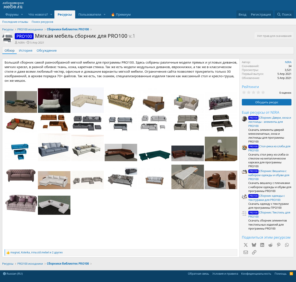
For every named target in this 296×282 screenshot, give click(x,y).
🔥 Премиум (121, 14)
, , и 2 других (36, 252)
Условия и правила (225, 273)
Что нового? (38, 14)
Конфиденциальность (256, 273)
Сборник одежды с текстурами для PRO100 (266, 198)
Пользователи (89, 14)
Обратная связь (198, 273)
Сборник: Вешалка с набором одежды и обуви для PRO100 (268, 175)
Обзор (10, 50)
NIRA (21, 42)
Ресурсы (65, 14)
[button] (22, 14)
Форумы (12, 14)
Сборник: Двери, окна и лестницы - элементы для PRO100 (269, 122)
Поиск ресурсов (42, 22)
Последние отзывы (15, 22)
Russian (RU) (14, 273)
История (25, 50)
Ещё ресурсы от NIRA (260, 112)
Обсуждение (47, 50)
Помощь (281, 273)
